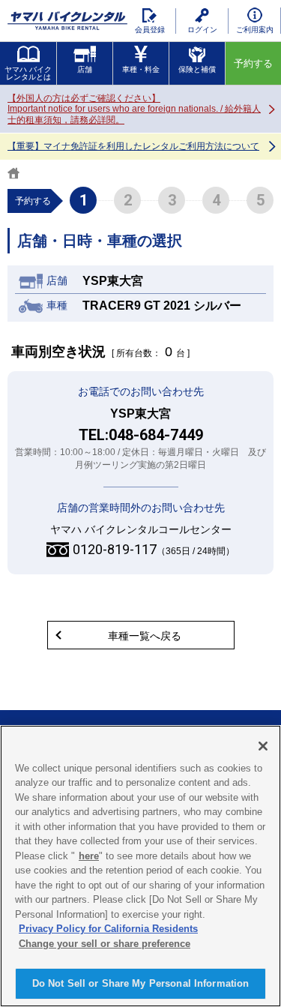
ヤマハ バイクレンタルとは (28, 73)
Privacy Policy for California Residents (108, 928)
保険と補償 (197, 69)
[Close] (263, 746)
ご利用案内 (255, 29)
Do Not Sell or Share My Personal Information (141, 983)
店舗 (84, 69)
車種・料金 (141, 69)
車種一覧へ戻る (144, 636)
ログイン (202, 29)
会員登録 (150, 29)
